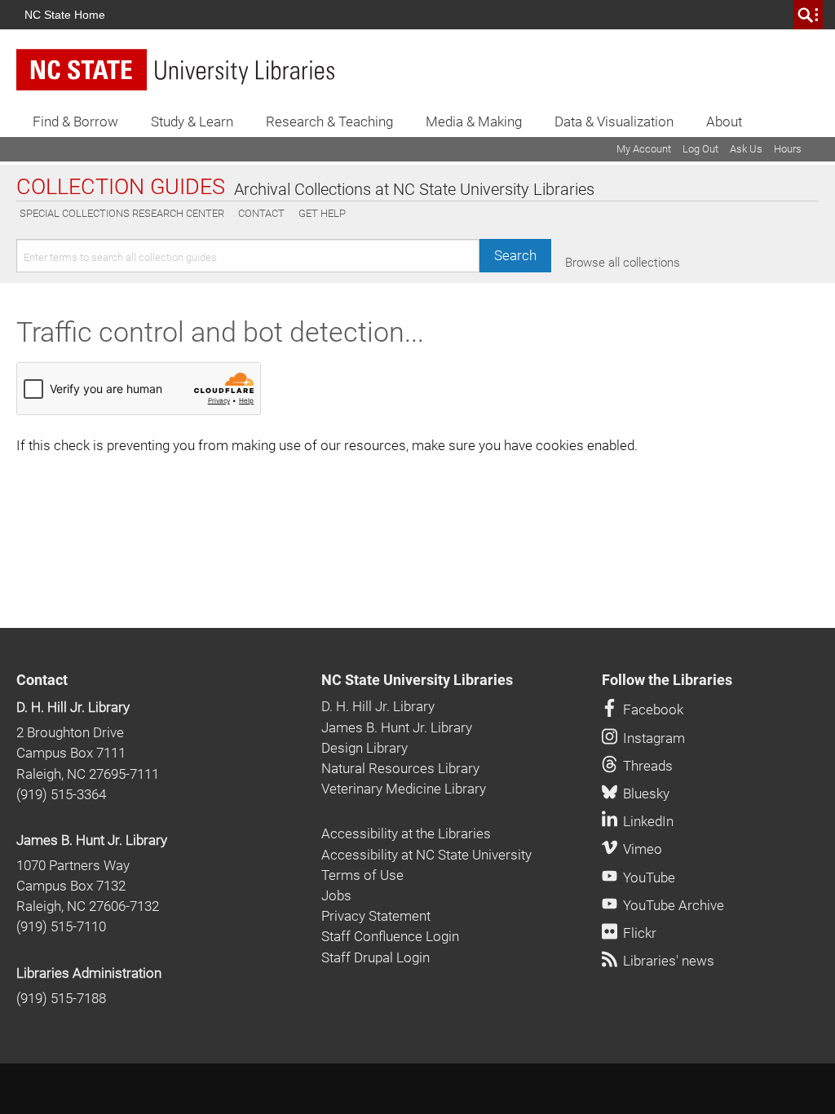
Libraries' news (667, 961)
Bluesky (644, 793)
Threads (646, 766)
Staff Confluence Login (390, 936)
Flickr (638, 933)
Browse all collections (622, 262)
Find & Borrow (75, 121)
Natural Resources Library (400, 768)
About (724, 121)
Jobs (336, 895)
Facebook (651, 709)
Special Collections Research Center (122, 213)
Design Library (364, 748)
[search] (808, 14)
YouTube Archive (672, 905)
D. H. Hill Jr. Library (73, 707)
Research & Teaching (329, 121)
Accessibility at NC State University (426, 855)
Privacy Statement (376, 916)
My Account (643, 149)
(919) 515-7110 (61, 926)
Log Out (700, 149)
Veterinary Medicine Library (403, 788)
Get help (322, 213)
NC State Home (64, 14)
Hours (788, 149)
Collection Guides (120, 188)
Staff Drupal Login (375, 957)
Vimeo (641, 849)
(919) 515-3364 (61, 794)
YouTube (647, 877)
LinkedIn (647, 821)
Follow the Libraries (667, 680)
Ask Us (746, 149)
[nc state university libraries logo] (175, 70)
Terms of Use (362, 875)
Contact (261, 213)
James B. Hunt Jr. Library (91, 840)
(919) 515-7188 (61, 998)
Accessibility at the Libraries (406, 833)
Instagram (652, 738)
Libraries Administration (88, 973)
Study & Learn (192, 121)
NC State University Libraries (417, 680)
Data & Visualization (614, 121)
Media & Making (474, 121)
